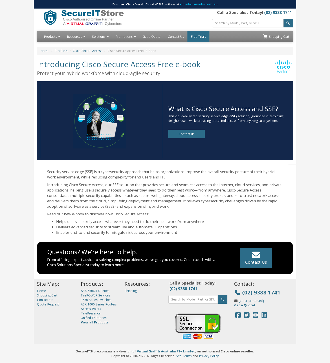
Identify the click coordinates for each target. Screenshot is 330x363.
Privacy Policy (209, 356)
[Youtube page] (256, 316)
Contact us (186, 134)
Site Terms (184, 356)
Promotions (124, 36)
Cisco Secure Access (87, 51)
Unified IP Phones (94, 318)
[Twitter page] (247, 316)
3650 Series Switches (96, 300)
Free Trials (198, 36)
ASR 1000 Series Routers (99, 304)
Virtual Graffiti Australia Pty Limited (166, 351)
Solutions (99, 36)
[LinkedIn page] (264, 316)
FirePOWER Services (95, 295)
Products (51, 36)
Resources (75, 36)
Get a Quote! (152, 36)
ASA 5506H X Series (95, 291)
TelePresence (91, 313)
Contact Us (176, 36)
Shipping (131, 291)
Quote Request (48, 304)
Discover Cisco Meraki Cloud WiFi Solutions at (165, 4)
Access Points (91, 309)
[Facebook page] (238, 316)
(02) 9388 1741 (278, 12)
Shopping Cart (278, 36)
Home (44, 51)
